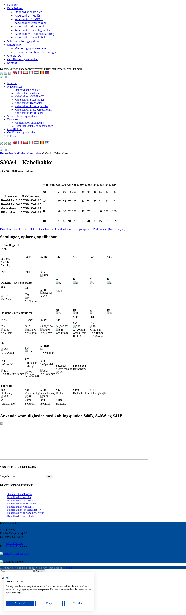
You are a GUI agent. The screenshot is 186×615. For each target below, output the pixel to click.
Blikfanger (69, 567)
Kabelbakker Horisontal (29, 26)
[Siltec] (4, 77)
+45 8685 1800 (14, 543)
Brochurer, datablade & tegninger (35, 52)
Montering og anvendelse (30, 48)
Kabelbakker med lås (28, 15)
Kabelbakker (15, 8)
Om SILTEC (14, 55)
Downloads (14, 44)
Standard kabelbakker (28, 12)
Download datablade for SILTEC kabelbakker (27, 229)
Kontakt (12, 63)
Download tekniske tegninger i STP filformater (89, 229)
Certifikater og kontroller (22, 59)
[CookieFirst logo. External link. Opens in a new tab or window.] (7, 577)
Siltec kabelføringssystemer (24, 41)
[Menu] (1, 147)
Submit (39, 571)
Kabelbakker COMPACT (29, 19)
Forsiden (12, 4)
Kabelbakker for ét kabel (30, 37)
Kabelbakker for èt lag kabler (32, 30)
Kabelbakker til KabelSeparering (34, 34)
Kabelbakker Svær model (30, 23)
